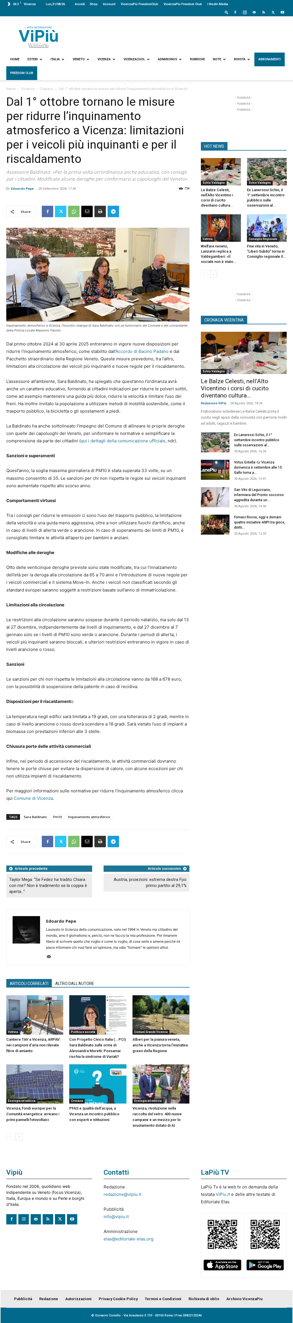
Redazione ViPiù (213, 403)
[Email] (87, 211)
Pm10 (57, 817)
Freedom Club (21, 73)
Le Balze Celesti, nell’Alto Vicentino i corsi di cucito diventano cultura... (235, 388)
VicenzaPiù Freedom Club (183, 4)
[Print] (100, 211)
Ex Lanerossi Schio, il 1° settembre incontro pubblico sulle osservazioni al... (256, 440)
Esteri (32, 59)
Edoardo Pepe (22, 188)
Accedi (80, 4)
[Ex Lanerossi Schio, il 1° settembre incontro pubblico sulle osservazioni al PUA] (267, 171)
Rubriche (197, 59)
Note (217, 59)
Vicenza (104, 59)
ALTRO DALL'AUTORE (74, 983)
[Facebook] (235, 12)
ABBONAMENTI (269, 59)
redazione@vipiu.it (122, 1194)
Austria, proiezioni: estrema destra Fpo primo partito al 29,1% (150, 882)
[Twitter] (273, 12)
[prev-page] (9, 1136)
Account (109, 4)
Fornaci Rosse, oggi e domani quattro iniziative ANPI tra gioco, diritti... (259, 522)
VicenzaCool (134, 59)
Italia (55, 59)
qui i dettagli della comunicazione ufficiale (123, 440)
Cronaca (46, 89)
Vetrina (13, 1032)
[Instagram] (244, 12)
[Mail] (254, 12)
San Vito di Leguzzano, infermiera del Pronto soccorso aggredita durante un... (259, 495)
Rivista (240, 59)
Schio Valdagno (214, 182)
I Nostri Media (217, 4)
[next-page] (19, 1136)
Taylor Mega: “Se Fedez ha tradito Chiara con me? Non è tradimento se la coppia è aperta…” (48, 885)
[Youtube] (282, 12)
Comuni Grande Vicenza (151, 1032)
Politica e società (83, 1032)
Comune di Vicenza (33, 798)
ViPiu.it (223, 1194)
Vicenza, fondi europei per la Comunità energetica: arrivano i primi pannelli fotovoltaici (32, 1114)
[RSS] (263, 12)
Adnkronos (167, 59)
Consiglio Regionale (263, 239)
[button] (226, 12)
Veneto (79, 59)
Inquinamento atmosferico (89, 817)
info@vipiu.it (116, 1216)
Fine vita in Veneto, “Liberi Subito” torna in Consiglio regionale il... (266, 251)
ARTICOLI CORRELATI (29, 983)
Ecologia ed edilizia (21, 1100)
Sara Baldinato (35, 817)
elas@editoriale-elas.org (128, 1239)
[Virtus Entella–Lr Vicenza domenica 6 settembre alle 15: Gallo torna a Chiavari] (215, 470)
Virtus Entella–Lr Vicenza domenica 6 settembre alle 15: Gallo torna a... (258, 467)
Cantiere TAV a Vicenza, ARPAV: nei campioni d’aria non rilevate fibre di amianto (33, 1045)
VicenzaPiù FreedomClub (139, 4)
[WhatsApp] (74, 211)
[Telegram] (113, 211)
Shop (94, 4)
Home (14, 59)
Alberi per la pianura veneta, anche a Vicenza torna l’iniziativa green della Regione (160, 1045)
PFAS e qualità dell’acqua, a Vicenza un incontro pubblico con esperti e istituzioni (94, 1114)
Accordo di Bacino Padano (142, 351)
